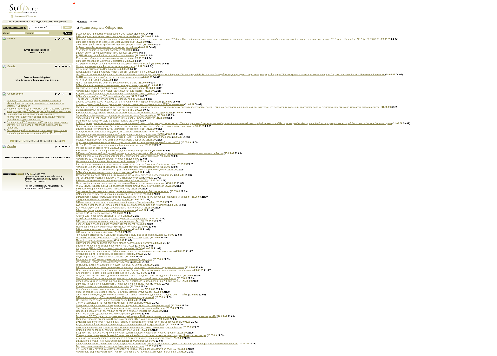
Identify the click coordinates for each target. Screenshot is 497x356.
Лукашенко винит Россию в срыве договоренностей (104, 254)
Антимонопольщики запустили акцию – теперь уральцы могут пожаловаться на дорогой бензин (129, 327)
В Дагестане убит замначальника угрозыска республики (107, 47)
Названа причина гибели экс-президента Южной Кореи (106, 226)
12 (45, 141)
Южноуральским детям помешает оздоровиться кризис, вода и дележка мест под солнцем (126, 349)
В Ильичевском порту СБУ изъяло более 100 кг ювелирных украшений (115, 297)
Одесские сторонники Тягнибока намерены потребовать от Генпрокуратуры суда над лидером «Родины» (134, 270)
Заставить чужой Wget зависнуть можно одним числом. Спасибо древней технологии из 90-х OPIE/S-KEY (37, 132)
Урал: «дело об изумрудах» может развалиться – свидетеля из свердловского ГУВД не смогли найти (132, 294)
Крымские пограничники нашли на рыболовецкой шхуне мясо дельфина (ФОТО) (120, 134)
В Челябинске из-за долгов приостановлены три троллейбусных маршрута (117, 156)
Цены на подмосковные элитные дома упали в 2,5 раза (106, 82)
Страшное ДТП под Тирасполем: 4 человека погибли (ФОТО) (109, 248)
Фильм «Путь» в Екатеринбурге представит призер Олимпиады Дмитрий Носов (120, 186)
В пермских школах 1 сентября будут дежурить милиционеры (110, 88)
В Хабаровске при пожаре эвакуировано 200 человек (105, 33)
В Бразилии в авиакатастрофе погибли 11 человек (104, 229)
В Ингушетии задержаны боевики (94, 232)
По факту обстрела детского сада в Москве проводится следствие (112, 237)
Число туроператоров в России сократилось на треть (105, 66)
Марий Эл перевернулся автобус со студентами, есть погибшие (111, 218)
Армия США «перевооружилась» (94, 213)
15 (56, 141)
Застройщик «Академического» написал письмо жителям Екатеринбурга (116, 115)
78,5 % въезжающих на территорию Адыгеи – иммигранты (108, 302)
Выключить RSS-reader (25, 16)
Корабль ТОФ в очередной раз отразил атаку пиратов (105, 224)
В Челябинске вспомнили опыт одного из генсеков (104, 172)
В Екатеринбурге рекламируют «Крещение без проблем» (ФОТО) (112, 180)
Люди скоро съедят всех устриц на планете (100, 256)
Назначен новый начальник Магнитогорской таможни (105, 161)
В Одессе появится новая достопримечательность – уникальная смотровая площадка (124, 137)
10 (37, 141)
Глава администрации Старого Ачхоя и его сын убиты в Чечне (110, 71)
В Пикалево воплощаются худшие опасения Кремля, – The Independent (115, 202)
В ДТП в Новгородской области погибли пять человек (105, 55)
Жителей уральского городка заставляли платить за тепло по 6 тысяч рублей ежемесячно (126, 164)
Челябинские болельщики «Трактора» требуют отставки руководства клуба (117, 167)
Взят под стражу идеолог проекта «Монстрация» (103, 313)
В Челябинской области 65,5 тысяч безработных (103, 96)
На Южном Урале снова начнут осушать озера (102, 300)
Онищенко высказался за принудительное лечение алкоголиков (111, 131)
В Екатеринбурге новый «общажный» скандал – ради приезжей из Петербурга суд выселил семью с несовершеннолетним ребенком (149, 153)
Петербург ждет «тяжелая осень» (95, 240)
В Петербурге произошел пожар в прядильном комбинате (108, 36)
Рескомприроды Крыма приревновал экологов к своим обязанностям (114, 259)
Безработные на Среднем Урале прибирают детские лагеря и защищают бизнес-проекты (126, 332)
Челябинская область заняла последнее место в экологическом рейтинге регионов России (126, 278)
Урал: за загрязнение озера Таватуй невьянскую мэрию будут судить (114, 292)
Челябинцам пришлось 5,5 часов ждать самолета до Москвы (109, 90)
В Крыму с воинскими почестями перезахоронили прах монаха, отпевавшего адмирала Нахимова (130, 267)
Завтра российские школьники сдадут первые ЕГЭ (104, 199)
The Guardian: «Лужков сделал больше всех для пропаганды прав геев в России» (120, 308)
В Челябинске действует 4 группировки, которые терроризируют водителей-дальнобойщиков (128, 321)
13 (48, 141)
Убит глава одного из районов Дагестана (98, 50)
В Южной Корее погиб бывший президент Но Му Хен (105, 245)
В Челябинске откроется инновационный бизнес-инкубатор (109, 194)
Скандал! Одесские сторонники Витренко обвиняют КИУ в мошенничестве (117, 319)
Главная (82, 21)
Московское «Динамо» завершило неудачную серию (105, 58)
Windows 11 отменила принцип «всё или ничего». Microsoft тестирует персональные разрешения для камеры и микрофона (35, 103)
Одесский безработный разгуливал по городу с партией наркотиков (113, 311)
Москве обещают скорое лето (92, 148)
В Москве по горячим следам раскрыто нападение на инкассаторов (113, 283)
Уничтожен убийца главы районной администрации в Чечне (109, 44)
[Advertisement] (146, 10)
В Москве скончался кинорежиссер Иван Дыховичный (105, 42)
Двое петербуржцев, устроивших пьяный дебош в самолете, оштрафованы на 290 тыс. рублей (128, 281)
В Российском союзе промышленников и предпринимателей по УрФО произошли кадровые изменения (133, 196)
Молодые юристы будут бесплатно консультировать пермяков (110, 139)
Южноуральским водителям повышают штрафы (102, 286)
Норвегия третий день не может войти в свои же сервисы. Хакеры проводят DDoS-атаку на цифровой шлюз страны (39, 110)
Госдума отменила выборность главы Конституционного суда (110, 346)
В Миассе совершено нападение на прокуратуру (103, 188)
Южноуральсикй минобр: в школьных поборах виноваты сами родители (115, 93)
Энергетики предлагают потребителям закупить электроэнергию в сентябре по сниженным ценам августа (135, 126)
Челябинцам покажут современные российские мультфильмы (110, 289)
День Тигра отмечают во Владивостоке (97, 69)
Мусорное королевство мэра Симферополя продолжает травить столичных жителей (123, 305)
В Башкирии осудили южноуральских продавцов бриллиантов (110, 341)
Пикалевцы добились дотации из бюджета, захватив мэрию (109, 264)
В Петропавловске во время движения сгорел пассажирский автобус (114, 243)
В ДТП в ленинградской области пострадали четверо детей (109, 77)
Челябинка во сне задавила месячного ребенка (102, 158)
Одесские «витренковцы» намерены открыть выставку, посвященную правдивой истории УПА (128, 142)
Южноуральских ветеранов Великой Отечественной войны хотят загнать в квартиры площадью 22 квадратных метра (141, 335)
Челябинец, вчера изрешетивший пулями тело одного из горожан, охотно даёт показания (126, 351)
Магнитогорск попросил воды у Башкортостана (102, 120)
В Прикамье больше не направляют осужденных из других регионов (113, 150)
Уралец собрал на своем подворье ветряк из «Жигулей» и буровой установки (119, 101)
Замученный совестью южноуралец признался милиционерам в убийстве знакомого (122, 191)
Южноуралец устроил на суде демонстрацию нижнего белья (109, 207)
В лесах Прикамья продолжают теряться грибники (104, 110)
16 (59, 141)
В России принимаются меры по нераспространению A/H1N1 (110, 221)
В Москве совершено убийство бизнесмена (100, 61)
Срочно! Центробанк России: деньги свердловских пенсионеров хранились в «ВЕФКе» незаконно (130, 104)
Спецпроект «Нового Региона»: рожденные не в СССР (106, 273)
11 (41, 141)
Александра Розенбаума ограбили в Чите (99, 215)
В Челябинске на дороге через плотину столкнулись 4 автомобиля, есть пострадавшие (124, 112)
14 (52, 141)
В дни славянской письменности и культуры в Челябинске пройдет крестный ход (120, 324)
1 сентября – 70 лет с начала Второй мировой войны (105, 99)
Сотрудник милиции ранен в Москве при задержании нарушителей (113, 63)
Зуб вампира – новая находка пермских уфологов (103, 262)
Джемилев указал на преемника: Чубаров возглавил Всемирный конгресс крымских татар (125, 251)
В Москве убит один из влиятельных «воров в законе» (106, 210)
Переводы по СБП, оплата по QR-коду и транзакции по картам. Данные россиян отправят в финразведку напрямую (37, 125)
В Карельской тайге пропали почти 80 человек (101, 52)
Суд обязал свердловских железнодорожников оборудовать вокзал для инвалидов (122, 205)
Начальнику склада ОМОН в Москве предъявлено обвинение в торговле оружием (121, 169)
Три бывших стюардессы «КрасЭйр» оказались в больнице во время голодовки (119, 235)
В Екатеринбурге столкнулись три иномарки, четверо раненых (110, 129)
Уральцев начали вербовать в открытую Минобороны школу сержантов (115, 118)
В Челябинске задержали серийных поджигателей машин (108, 330)
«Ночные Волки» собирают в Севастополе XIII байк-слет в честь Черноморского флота (124, 338)
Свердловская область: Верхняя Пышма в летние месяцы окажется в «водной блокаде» (125, 175)
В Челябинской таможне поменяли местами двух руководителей (112, 85)
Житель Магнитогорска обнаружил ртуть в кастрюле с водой (109, 177)
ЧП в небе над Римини (88, 80)
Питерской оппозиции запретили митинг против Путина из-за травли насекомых (121, 183)
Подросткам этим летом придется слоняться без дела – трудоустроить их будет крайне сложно (129, 275)
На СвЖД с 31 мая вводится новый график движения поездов (110, 145)
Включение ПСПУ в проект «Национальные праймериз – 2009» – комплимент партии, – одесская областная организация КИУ (146, 316)
